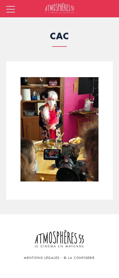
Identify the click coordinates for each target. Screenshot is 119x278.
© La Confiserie (79, 258)
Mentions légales (42, 258)
